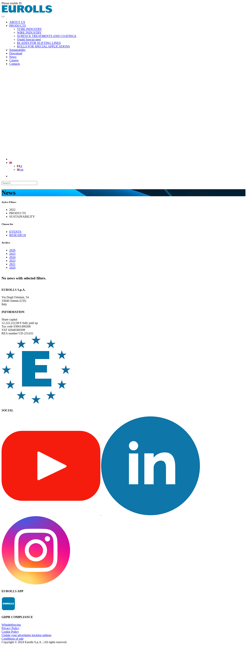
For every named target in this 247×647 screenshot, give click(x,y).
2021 (12, 264)
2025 (12, 253)
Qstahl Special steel (29, 39)
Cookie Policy (10, 631)
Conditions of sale (13, 638)
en (21, 169)
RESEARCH (17, 235)
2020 (12, 267)
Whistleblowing (11, 624)
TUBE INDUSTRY (29, 29)
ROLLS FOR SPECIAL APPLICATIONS (43, 46)
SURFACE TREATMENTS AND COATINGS (46, 36)
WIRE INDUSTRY (29, 32)
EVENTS (15, 231)
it (21, 166)
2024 (12, 257)
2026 (12, 250)
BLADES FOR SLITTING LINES (39, 43)
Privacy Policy (10, 628)
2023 (12, 260)
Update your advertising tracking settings (26, 635)
